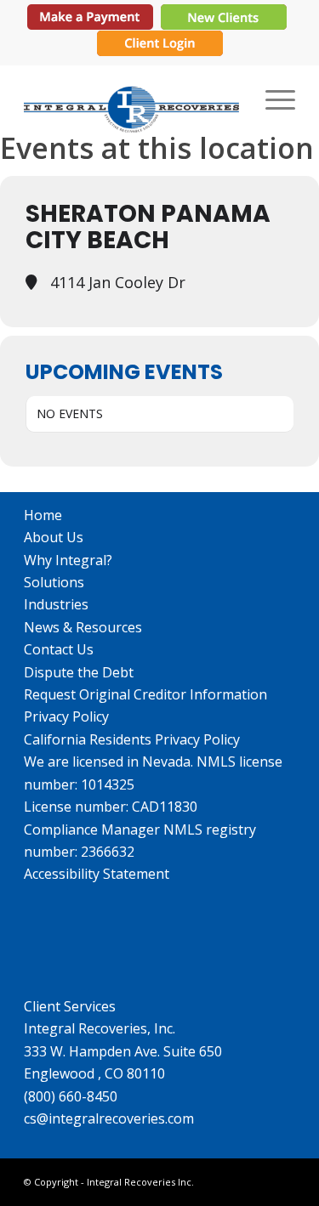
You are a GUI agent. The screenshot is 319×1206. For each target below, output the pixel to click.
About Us (53, 537)
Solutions (54, 582)
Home (43, 515)
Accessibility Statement (96, 873)
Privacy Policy (66, 716)
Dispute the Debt (79, 672)
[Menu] (271, 99)
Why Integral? (68, 560)
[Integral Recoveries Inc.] (132, 99)
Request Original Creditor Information (145, 694)
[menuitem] (271, 99)
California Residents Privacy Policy (132, 739)
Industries (56, 604)
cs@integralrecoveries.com (109, 1118)
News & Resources (83, 627)
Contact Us (59, 649)
